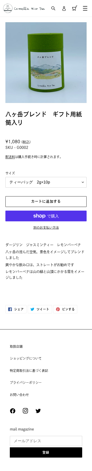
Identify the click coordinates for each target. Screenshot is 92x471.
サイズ (10, 173)
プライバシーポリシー (26, 382)
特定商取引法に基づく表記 (29, 370)
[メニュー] (85, 8)
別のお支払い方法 (46, 227)
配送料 (10, 156)
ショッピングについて (26, 358)
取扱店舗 (16, 346)
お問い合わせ (19, 394)
